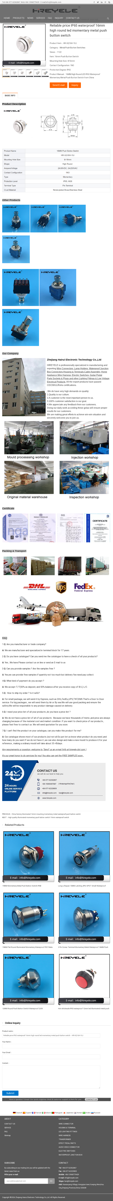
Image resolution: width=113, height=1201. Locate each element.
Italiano (48, 1113)
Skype (109, 2)
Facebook (94, 2)
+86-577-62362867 (12, 2)
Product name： (8, 1031)
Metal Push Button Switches (72, 48)
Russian (97, 1113)
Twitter (98, 2)
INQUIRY (59, 18)
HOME (7, 18)
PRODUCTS (18, 18)
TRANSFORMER (65, 1139)
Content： (6, 1063)
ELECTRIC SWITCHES (67, 1151)
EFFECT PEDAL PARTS (67, 1143)
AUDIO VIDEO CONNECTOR (69, 1147)
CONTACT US (72, 18)
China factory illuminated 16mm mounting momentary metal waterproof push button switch (46, 814)
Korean (79, 1113)
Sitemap (7, 1135)
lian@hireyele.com (71, 1181)
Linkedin (101, 2)
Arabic (88, 1113)
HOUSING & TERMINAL (67, 1128)
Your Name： (7, 1042)
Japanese (70, 1113)
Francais (38, 1113)
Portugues (58, 1113)
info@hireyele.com (53, 2)
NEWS (30, 18)
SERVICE (40, 18)
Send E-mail (59, 85)
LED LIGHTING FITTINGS (68, 1132)
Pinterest (105, 2)
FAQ (50, 18)
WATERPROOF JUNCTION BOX (70, 1155)
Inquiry (75, 85)
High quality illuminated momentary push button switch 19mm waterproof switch (38, 817)
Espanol (28, 1113)
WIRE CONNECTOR (66, 1124)
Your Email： (7, 1052)
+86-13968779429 (32, 2)
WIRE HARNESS (64, 1135)
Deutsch (19, 1113)
